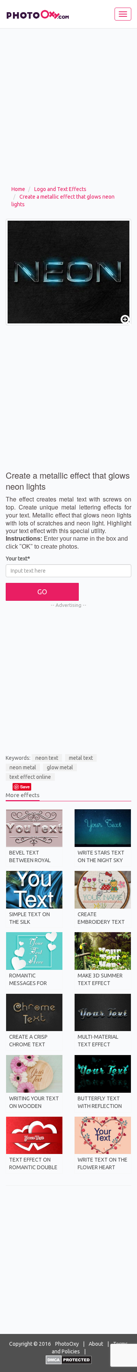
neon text (46, 758)
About (96, 1344)
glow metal (60, 767)
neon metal (23, 767)
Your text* (18, 558)
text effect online (30, 777)
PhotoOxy (67, 1344)
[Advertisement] (68, 112)
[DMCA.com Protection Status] (69, 1359)
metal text (81, 758)
